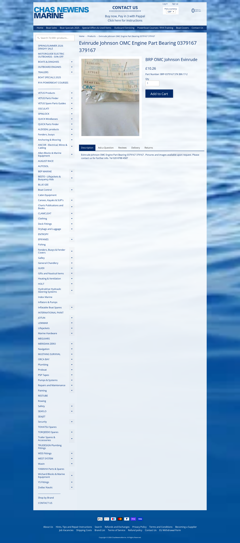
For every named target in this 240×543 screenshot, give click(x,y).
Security (56, 422)
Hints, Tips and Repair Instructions (74, 526)
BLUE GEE (43, 184)
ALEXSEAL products (56, 130)
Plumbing (56, 365)
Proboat (56, 370)
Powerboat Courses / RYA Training (155, 27)
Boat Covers (182, 27)
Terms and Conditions (160, 526)
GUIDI (56, 268)
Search (98, 526)
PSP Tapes (56, 375)
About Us (48, 526)
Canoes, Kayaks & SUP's (56, 201)
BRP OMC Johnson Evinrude (171, 59)
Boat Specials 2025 (69, 27)
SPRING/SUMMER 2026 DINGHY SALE (50, 47)
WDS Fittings (56, 454)
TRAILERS (56, 73)
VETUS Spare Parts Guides (56, 104)
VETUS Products (56, 93)
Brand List (100, 530)
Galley (56, 258)
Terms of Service (116, 530)
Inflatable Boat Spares (56, 308)
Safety (56, 406)
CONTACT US (45, 503)
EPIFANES (56, 240)
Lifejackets (56, 329)
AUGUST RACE (45, 161)
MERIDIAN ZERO (56, 344)
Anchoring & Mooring (56, 140)
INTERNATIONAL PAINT (50, 312)
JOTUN (56, 318)
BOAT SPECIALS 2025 (49, 77)
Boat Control (56, 190)
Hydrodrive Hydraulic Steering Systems (56, 290)
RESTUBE (43, 395)
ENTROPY (43, 234)
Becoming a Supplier (186, 526)
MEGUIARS (44, 338)
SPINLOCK (56, 114)
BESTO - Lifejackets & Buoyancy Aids (56, 178)
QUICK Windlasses (56, 119)
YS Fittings (56, 482)
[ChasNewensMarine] (61, 13)
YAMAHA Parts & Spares (51, 468)
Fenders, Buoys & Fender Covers (56, 251)
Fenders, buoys (56, 135)
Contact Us (197, 27)
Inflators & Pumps (47, 302)
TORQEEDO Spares (56, 432)
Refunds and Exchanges (117, 526)
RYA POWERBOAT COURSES (53, 82)
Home (40, 27)
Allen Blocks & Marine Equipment (56, 154)
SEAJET (41, 416)
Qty (147, 78)
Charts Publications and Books (56, 207)
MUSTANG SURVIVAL (56, 355)
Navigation (56, 349)
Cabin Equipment (47, 195)
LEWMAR (56, 323)
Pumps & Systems (56, 380)
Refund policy (135, 530)
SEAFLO (56, 412)
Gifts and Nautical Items (56, 274)
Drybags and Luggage (56, 229)
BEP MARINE (56, 172)
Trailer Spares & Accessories (56, 439)
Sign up (175, 4)
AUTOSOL (43, 166)
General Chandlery (56, 263)
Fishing (42, 244)
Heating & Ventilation (56, 279)
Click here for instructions (125, 20)
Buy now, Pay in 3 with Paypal (125, 16)
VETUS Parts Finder (56, 99)
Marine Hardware (56, 334)
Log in (165, 4)
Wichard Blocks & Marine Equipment (56, 475)
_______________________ (49, 87)
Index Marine (45, 297)
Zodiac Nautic (56, 488)
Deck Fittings (56, 224)
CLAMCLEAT (56, 214)
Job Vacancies (66, 530)
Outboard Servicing (124, 27)
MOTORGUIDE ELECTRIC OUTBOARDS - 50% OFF (51, 55)
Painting (56, 391)
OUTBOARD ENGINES (56, 67)
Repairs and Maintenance (56, 386)
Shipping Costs (84, 530)
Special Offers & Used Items (96, 27)
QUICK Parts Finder (56, 125)
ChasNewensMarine (119, 537)
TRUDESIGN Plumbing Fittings (50, 447)
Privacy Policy (139, 526)
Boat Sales (51, 27)
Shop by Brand (46, 497)
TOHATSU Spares (47, 427)
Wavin (56, 464)
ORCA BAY (56, 360)
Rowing (42, 401)
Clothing (56, 219)
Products (92, 36)
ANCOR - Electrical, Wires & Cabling (56, 146)
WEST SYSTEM (56, 459)
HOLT (56, 284)
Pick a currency (171, 9)
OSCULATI (56, 109)
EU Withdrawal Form (170, 530)
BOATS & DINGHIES (56, 62)
